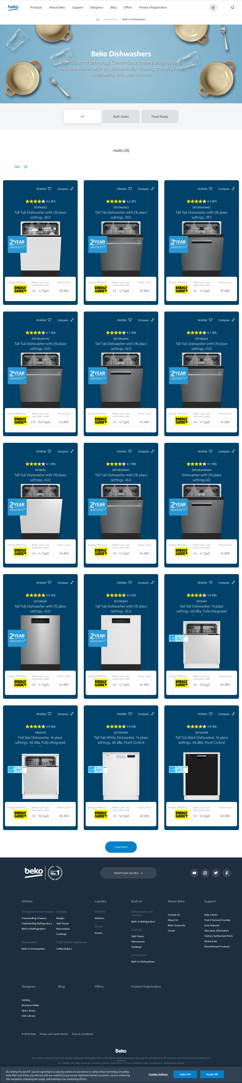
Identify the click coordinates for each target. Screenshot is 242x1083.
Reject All (185, 1074)
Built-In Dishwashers (33, 948)
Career (171, 930)
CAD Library (28, 1015)
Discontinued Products (217, 946)
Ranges (60, 918)
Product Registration (146, 986)
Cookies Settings (158, 1074)
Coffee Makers (64, 948)
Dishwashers (111, 19)
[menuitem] (36, 7)
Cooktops (61, 934)
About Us (173, 920)
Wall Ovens (62, 923)
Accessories (210, 941)
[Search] (232, 7)
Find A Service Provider (217, 920)
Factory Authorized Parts (218, 936)
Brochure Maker (31, 1005)
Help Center (210, 914)
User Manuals (212, 925)
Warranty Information (216, 930)
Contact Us (174, 914)
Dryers (98, 932)
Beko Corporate (176, 925)
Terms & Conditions (82, 1034)
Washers (99, 918)
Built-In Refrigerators (34, 928)
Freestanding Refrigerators (37, 923)
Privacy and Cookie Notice (54, 1034)
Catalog (26, 1000)
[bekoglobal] (13, 8)
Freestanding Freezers (34, 918)
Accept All (212, 1074)
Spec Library (29, 1010)
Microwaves (63, 928)
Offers (99, 986)
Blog (61, 986)
